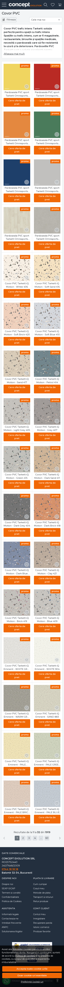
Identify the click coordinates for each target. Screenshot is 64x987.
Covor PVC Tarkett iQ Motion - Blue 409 (47, 620)
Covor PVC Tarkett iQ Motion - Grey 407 (47, 428)
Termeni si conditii (11, 892)
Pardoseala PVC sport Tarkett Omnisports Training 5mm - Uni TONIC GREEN (47, 142)
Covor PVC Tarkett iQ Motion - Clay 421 (47, 572)
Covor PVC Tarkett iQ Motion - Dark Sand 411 (47, 476)
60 (46, 838)
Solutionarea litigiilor (12, 931)
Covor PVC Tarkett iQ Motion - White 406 (17, 285)
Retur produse (40, 901)
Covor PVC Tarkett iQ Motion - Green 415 (17, 476)
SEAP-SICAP (8, 888)
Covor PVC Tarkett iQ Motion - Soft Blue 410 (47, 333)
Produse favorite (41, 931)
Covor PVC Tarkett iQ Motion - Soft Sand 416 (47, 285)
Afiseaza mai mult (14, 53)
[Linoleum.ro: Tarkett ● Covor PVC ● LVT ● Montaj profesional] (23, 4)
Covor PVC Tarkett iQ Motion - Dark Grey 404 (17, 524)
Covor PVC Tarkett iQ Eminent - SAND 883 (47, 715)
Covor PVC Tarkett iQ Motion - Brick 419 (17, 620)
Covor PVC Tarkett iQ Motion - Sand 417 (17, 381)
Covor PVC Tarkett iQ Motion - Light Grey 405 (17, 428)
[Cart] (60, 5)
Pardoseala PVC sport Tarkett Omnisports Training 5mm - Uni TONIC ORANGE (17, 142)
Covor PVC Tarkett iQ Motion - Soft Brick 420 (17, 333)
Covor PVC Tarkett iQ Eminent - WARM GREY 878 (17, 715)
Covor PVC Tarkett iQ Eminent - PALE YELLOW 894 (17, 763)
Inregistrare (39, 918)
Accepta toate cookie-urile (32, 968)
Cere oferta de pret (16, 102)
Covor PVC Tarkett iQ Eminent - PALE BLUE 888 (47, 811)
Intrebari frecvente (11, 923)
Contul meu (39, 914)
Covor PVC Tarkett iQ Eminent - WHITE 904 (47, 667)
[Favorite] (53, 5)
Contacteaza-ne (10, 918)
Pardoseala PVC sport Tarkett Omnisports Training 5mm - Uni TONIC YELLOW (17, 94)
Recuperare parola (42, 923)
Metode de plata (41, 892)
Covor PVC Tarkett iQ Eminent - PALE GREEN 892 (47, 763)
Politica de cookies (25, 956)
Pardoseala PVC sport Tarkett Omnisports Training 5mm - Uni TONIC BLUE (17, 189)
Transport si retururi (43, 897)
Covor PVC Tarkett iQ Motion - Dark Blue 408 (17, 572)
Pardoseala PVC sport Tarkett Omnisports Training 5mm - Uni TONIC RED (47, 94)
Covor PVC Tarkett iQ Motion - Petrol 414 (47, 381)
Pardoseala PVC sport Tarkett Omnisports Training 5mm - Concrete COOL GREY (47, 237)
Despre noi (7, 884)
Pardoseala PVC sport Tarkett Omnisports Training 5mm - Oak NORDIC (17, 237)
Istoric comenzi (41, 927)
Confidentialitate (10, 897)
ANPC (5, 927)
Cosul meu (38, 888)
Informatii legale (10, 914)
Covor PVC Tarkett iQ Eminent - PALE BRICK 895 (17, 811)
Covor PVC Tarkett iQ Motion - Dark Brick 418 (47, 524)
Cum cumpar (40, 884)
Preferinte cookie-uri (32, 982)
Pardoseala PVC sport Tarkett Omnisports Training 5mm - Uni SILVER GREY (47, 189)
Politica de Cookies (11, 901)
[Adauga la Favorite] (26, 86)
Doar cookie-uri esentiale (32, 975)
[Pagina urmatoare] (59, 838)
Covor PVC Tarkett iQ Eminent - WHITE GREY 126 (17, 667)
